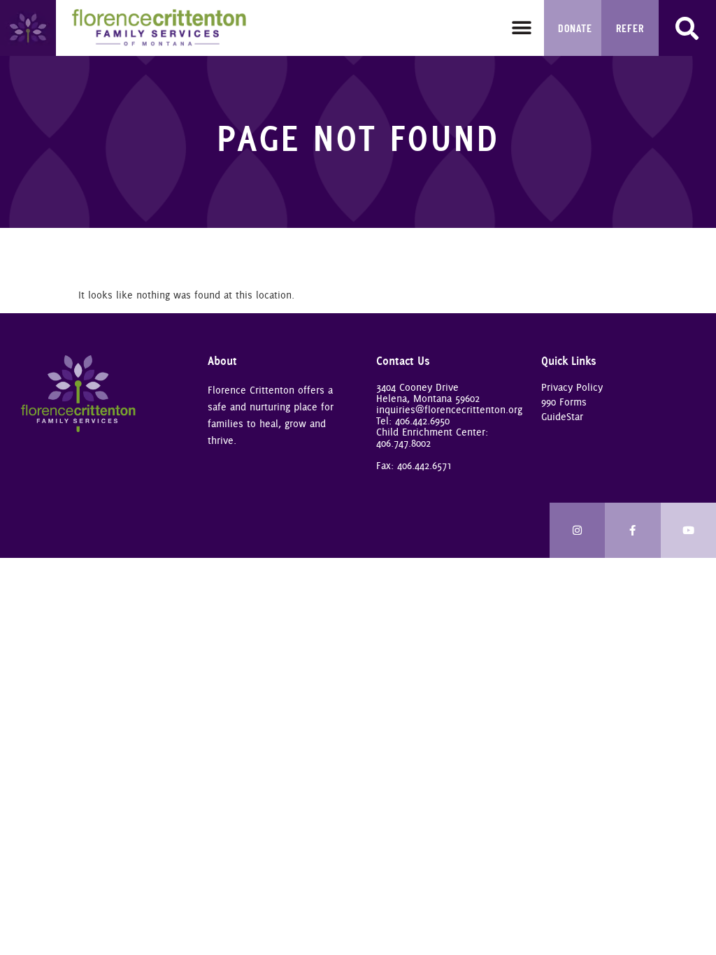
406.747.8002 (403, 443)
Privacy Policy (572, 387)
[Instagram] (578, 531)
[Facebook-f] (633, 531)
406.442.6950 (422, 421)
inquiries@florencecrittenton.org (449, 409)
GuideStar (562, 416)
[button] (521, 28)
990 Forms (564, 402)
